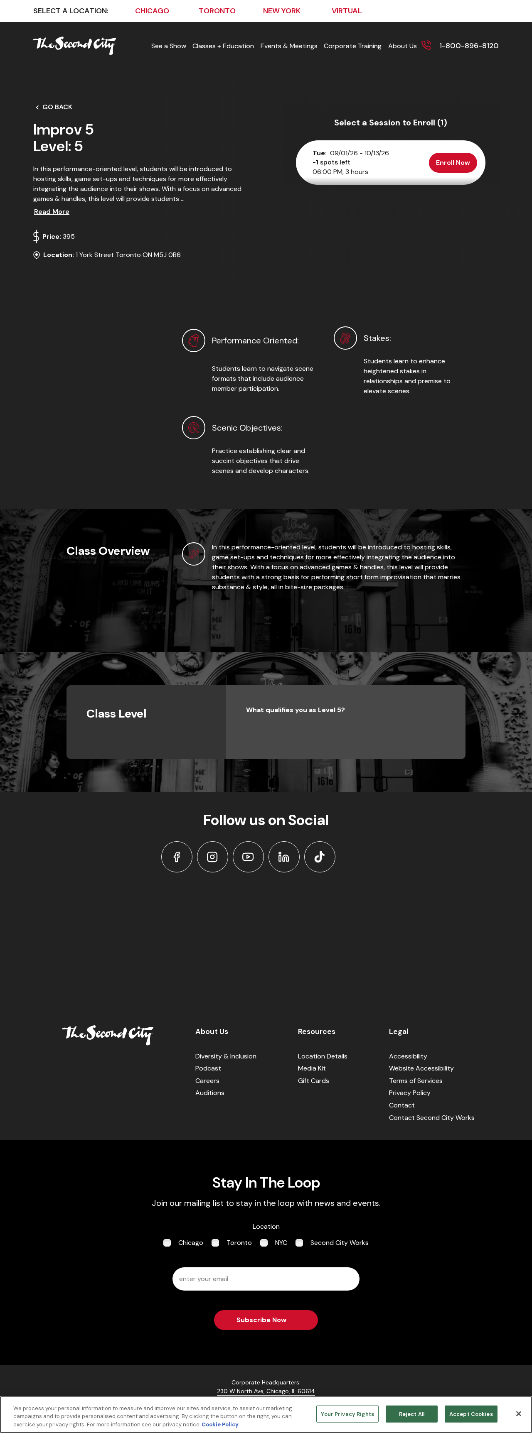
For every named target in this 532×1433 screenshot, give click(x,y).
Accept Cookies (471, 1413)
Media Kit (312, 1068)
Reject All (411, 1413)
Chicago (190, 1242)
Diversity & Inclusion (225, 1056)
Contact (402, 1105)
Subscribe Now (261, 1319)
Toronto (239, 1242)
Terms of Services (416, 1080)
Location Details (322, 1056)
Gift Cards (313, 1080)
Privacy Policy (410, 1092)
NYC (281, 1242)
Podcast (208, 1068)
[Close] (519, 1413)
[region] (266, 1414)
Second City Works (339, 1242)
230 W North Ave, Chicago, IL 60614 (266, 1391)
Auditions (209, 1092)
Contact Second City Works (432, 1117)
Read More (51, 211)
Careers (207, 1080)
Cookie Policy (220, 1424)
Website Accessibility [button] (421, 1068)
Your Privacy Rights (347, 1413)
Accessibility (408, 1056)
